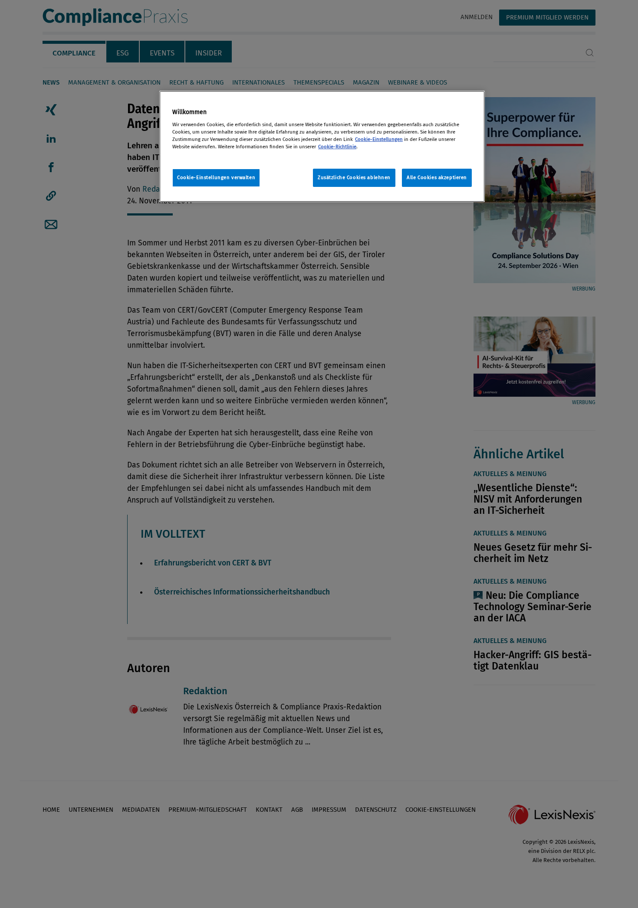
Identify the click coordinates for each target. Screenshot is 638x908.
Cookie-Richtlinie (337, 147)
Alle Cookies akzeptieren (437, 177)
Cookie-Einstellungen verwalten (216, 177)
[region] (322, 146)
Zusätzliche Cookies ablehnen (354, 177)
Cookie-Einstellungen (379, 139)
